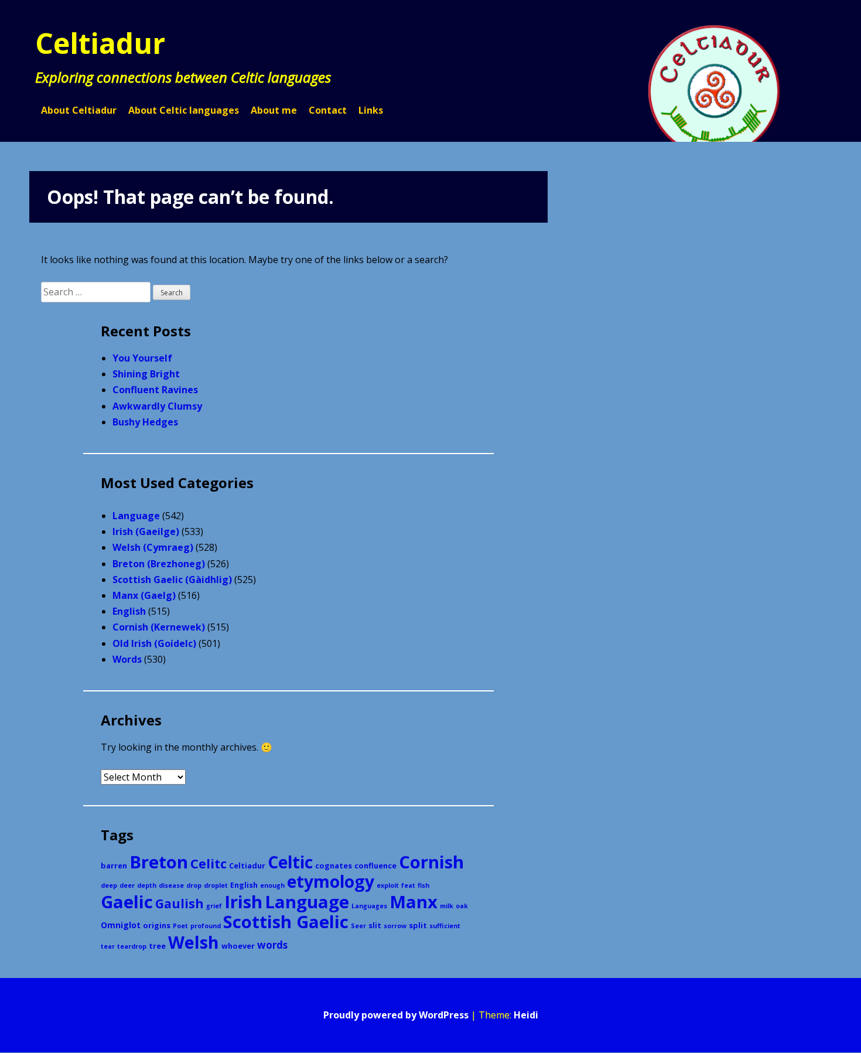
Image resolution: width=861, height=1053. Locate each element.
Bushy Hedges (145, 421)
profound (205, 926)
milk (446, 906)
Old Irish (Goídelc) (154, 643)
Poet (180, 926)
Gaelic (127, 902)
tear (108, 946)
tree (157, 945)
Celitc (208, 863)
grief (214, 906)
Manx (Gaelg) (144, 595)
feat (408, 885)
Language (136, 515)
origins (156, 925)
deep (109, 885)
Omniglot (121, 925)
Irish (243, 902)
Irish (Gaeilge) (145, 531)
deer (127, 885)
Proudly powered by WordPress (396, 1014)
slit (374, 925)
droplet (216, 885)
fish (423, 885)
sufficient (444, 926)
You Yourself (142, 358)
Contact (328, 110)
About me (274, 110)
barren (114, 865)
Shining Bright (146, 373)
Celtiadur (100, 43)
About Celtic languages (183, 110)
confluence (375, 865)
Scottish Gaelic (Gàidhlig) (172, 579)
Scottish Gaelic (285, 921)
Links (370, 110)
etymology (330, 881)
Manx (414, 902)
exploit (388, 885)
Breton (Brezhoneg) (158, 563)
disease (171, 885)
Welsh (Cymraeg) (152, 547)
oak (462, 906)
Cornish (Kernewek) (158, 627)
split (418, 925)
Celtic (290, 862)
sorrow (395, 926)
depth (146, 885)
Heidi (526, 1014)
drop (193, 885)
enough (272, 885)
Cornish (431, 862)
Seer (358, 926)
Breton (158, 862)
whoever (238, 945)
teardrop (131, 946)
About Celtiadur (79, 110)
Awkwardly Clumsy (157, 406)
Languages (369, 906)
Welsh (193, 942)
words (272, 945)
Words (127, 659)
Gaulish (179, 903)
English (129, 611)
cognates (333, 865)
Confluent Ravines (155, 389)
